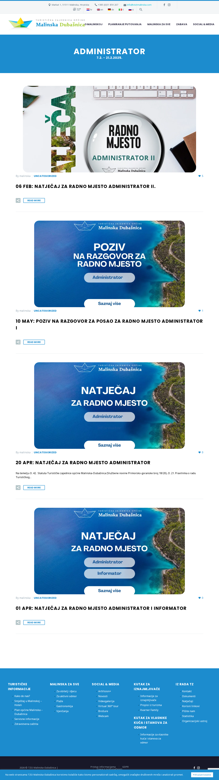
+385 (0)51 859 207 (108, 4)
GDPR (125, 767)
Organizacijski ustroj (194, 721)
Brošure (103, 711)
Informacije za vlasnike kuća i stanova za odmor (154, 738)
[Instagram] (169, 5)
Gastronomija (64, 706)
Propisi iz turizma (151, 705)
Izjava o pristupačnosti (109, 769)
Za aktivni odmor (66, 696)
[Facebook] (164, 5)
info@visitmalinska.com (139, 4)
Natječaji (187, 701)
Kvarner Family (149, 710)
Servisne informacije (26, 719)
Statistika (188, 716)
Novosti (103, 696)
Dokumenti (189, 696)
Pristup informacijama (103, 767)
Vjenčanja (62, 711)
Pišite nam (188, 711)
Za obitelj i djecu (66, 691)
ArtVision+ (104, 691)
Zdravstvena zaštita (26, 724)
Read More (34, 200)
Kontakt (187, 691)
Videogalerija (106, 701)
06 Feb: (86, 186)
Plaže (59, 701)
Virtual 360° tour (108, 706)
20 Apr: (83, 463)
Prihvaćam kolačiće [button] (202, 774)
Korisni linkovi (191, 706)
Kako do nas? (22, 696)
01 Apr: (101, 608)
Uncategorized (45, 176)
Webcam (103, 716)
